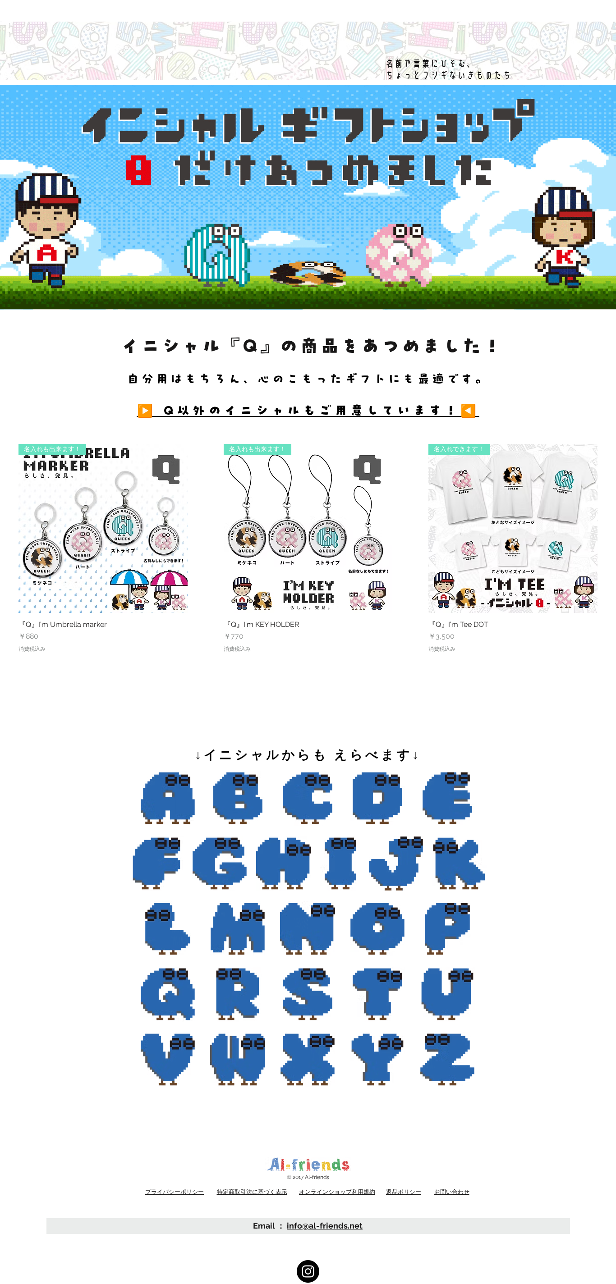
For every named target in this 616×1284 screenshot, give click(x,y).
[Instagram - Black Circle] (308, 1271)
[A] (167, 798)
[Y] (377, 1059)
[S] (307, 994)
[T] (377, 994)
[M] (237, 928)
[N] (307, 928)
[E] (447, 798)
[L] (167, 928)
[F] (156, 863)
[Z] (447, 1059)
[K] (459, 863)
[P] (447, 928)
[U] (447, 994)
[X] (307, 1059)
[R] (237, 994)
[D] (377, 798)
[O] (377, 928)
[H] (283, 863)
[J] (396, 863)
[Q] (167, 994)
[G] (219, 863)
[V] (167, 1059)
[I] (340, 863)
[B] (237, 798)
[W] (237, 1059)
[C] (307, 798)
